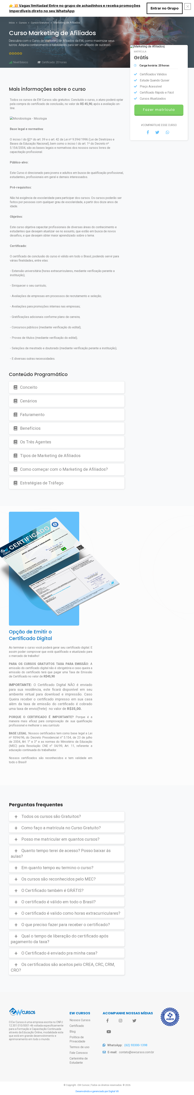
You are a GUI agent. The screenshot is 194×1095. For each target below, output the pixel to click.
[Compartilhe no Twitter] (157, 132)
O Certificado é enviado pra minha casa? (59, 953)
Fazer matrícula (159, 109)
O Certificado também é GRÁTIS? (52, 890)
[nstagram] (120, 1021)
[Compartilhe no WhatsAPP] (167, 132)
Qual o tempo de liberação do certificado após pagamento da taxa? (59, 939)
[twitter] (134, 1021)
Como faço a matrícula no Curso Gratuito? (61, 827)
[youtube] (109, 1032)
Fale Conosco (79, 1053)
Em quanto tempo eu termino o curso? (57, 867)
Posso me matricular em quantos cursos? (60, 839)
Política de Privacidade (77, 1039)
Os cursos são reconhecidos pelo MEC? (58, 879)
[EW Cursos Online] (22, 1015)
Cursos (23, 22)
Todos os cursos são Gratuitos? (51, 816)
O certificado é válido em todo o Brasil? (58, 901)
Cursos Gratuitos (40, 22)
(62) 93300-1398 (135, 1045)
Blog (73, 1031)
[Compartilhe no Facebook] (148, 132)
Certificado (77, 1026)
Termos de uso (79, 1047)
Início (12, 22)
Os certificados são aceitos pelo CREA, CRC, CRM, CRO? (63, 967)
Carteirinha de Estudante (79, 1060)
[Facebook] (107, 1021)
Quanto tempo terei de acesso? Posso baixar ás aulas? (61, 853)
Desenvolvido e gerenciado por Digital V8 (97, 1091)
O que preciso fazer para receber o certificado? (65, 924)
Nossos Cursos (80, 1020)
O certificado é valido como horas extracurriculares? (70, 913)
